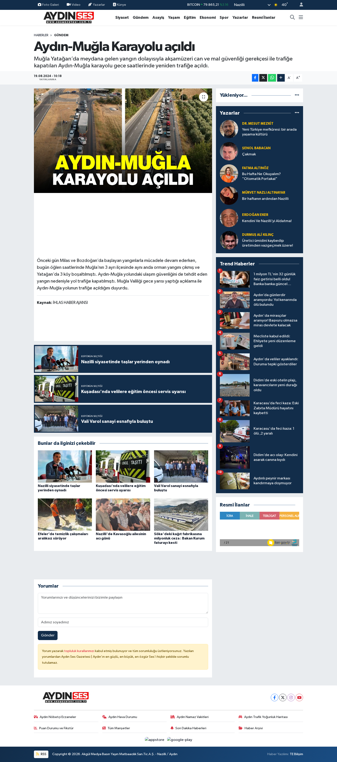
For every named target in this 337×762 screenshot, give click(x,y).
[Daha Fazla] (281, 78)
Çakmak (249, 154)
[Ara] (292, 18)
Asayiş (158, 17)
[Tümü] (297, 95)
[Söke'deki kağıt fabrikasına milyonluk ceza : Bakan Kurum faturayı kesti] (181, 515)
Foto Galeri (50, 4)
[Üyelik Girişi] (299, 5)
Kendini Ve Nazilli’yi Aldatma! (267, 221)
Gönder (48, 635)
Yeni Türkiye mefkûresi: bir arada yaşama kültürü (269, 132)
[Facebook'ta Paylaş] (255, 78)
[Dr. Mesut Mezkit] (229, 129)
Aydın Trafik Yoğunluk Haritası (266, 717)
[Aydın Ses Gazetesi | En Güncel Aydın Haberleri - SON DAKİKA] (68, 17)
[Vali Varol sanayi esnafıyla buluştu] (181, 466)
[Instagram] (291, 697)
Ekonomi (208, 17)
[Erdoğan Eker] (229, 218)
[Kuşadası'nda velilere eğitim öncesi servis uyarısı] (123, 466)
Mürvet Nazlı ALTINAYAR (263, 192)
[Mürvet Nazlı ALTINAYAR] (229, 196)
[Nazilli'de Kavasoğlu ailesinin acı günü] (123, 515)
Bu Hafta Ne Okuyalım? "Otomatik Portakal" (261, 176)
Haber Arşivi (254, 728)
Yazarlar (99, 4)
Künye (121, 4)
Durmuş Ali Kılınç (257, 235)
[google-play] (179, 740)
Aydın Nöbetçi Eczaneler (58, 717)
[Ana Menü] (301, 18)
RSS (43, 754)
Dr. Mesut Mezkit (257, 123)
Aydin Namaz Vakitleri (193, 717)
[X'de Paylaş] (263, 78)
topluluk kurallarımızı (79, 651)
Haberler (41, 35)
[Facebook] (274, 697)
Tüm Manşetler (119, 728)
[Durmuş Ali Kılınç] (229, 240)
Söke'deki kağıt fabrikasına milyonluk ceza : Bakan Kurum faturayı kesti (179, 538)
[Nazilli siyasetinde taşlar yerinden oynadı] (65, 466)
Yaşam (174, 17)
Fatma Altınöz (255, 168)
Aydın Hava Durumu (122, 717)
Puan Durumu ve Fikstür (56, 728)
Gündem (141, 17)
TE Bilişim (296, 754)
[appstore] (155, 740)
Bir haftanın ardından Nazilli (265, 199)
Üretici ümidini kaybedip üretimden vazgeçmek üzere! (267, 243)
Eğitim (190, 17)
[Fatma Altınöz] (229, 173)
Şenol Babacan (256, 148)
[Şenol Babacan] (229, 151)
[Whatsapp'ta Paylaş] (272, 78)
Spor (224, 17)
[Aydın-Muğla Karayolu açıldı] (123, 140)
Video (76, 4)
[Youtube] (299, 697)
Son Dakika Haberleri (190, 728)
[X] (283, 697)
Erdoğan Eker (255, 215)
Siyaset (122, 17)
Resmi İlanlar (263, 17)
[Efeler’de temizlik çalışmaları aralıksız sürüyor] (65, 515)
